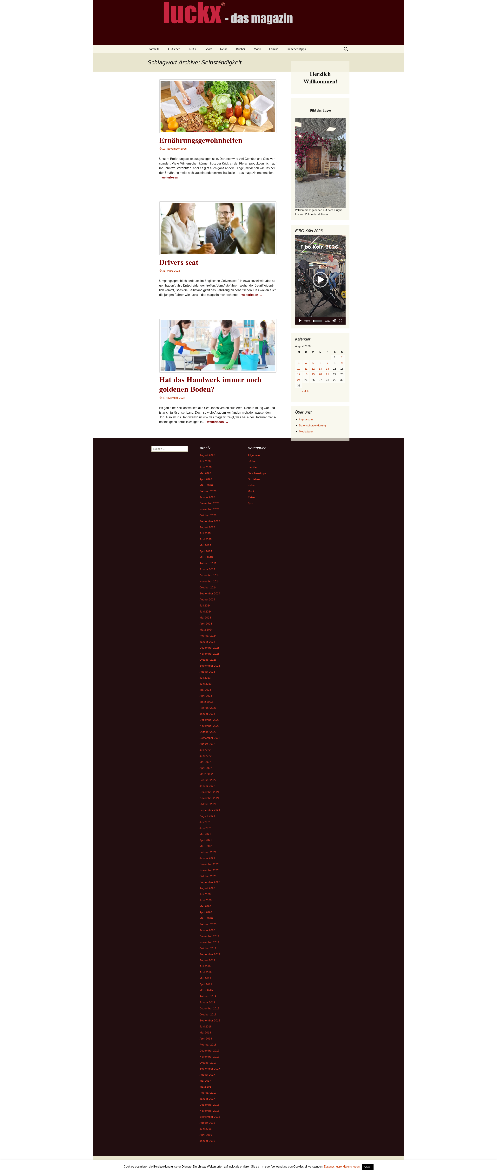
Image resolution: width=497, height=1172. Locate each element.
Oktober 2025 (208, 515)
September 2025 (210, 521)
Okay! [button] (367, 1166)
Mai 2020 (205, 906)
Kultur (192, 49)
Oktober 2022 (208, 731)
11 (306, 368)
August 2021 (207, 816)
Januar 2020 (207, 930)
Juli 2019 (205, 966)
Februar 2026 (208, 491)
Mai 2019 (205, 978)
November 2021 (209, 798)
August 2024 (207, 599)
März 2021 (206, 846)
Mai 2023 (205, 689)
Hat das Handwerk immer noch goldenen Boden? (210, 384)
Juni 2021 (206, 828)
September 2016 (210, 1116)
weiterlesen (172, 177)
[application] (320, 280)
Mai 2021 (205, 834)
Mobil (257, 49)
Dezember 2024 (209, 575)
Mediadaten (306, 431)
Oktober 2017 (208, 1062)
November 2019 (209, 942)
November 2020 (209, 870)
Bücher (240, 49)
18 (306, 374)
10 (298, 368)
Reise (224, 49)
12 (313, 368)
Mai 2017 (205, 1080)
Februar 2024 (208, 635)
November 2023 (209, 653)
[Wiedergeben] (300, 321)
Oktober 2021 (208, 804)
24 (298, 379)
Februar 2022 (208, 779)
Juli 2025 (205, 533)
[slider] (317, 321)
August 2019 (207, 960)
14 (327, 368)
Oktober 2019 (208, 948)
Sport (208, 49)
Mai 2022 (205, 761)
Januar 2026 (207, 497)
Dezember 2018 (209, 1008)
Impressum (306, 419)
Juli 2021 (205, 822)
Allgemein (254, 455)
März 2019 (206, 990)
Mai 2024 (205, 617)
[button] (320, 280)
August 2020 (207, 888)
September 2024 (210, 593)
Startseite (154, 49)
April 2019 (206, 984)
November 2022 (209, 725)
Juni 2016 (206, 1128)
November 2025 (209, 509)
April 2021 (206, 840)
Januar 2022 (207, 785)
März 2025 (206, 557)
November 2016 (209, 1110)
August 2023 (207, 671)
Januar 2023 (207, 713)
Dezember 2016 (209, 1104)
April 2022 (206, 767)
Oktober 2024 (208, 587)
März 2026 (206, 485)
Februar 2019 (208, 996)
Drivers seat (178, 262)
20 (320, 374)
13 (320, 368)
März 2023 (206, 701)
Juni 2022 (206, 755)
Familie (273, 49)
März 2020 (206, 918)
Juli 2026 (205, 461)
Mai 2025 (205, 545)
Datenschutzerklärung (312, 425)
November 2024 (209, 581)
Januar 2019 (207, 1002)
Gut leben (174, 49)
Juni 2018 (206, 1026)
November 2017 (209, 1056)
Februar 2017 (208, 1092)
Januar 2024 (207, 641)
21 (327, 374)
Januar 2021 (207, 858)
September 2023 (210, 665)
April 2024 (206, 623)
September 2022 (210, 737)
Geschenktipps (296, 49)
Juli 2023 (205, 677)
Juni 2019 (206, 972)
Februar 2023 (208, 707)
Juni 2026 (206, 467)
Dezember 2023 (209, 647)
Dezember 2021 (209, 791)
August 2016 (207, 1122)
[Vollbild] (340, 321)
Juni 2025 (206, 539)
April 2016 (206, 1134)
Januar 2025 (207, 569)
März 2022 (206, 773)
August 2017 (207, 1074)
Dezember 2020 (209, 864)
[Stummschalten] (334, 321)
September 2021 (210, 810)
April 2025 (206, 551)
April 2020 (206, 912)
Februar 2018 (208, 1044)
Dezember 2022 (209, 719)
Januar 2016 (207, 1140)
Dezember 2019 (209, 936)
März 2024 (206, 629)
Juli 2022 (205, 749)
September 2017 (210, 1068)
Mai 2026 (205, 473)
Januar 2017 (207, 1098)
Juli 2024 (205, 605)
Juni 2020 (206, 900)
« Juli (305, 391)
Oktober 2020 (208, 876)
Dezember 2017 (209, 1050)
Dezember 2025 (209, 503)
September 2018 (210, 1020)
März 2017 (206, 1086)
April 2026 (206, 479)
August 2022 (207, 743)
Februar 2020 (208, 924)
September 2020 (210, 882)
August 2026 (207, 455)
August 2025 (207, 527)
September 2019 (210, 954)
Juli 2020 (205, 894)
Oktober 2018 (208, 1014)
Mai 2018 (205, 1032)
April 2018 (206, 1038)
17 (298, 374)
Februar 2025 (208, 563)
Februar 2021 (208, 852)
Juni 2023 (206, 683)
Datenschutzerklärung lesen (342, 1166)
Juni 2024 (206, 611)
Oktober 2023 (208, 659)
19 (313, 374)
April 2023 (206, 695)
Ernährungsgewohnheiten (200, 140)
